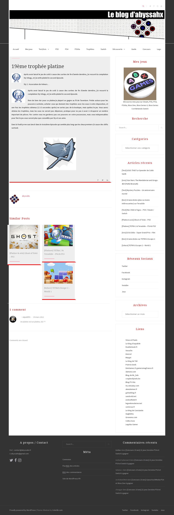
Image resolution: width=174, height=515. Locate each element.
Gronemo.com (131, 417)
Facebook (126, 272)
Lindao (118, 450)
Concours (146, 49)
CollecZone (130, 421)
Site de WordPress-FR (71, 478)
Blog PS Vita (130, 382)
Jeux (124, 291)
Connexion (67, 459)
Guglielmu (130, 414)
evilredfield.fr (131, 400)
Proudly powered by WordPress (23, 510)
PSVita (77, 49)
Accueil (16, 49)
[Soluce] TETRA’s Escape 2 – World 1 (136, 245)
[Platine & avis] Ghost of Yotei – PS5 (136, 220)
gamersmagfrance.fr (144, 368)
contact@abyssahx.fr (22, 450)
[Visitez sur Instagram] (19, 461)
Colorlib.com (57, 510)
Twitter (125, 266)
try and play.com (132, 385)
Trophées (90, 49)
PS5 (57, 49)
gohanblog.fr (131, 393)
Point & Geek (131, 364)
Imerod (128, 354)
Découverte (117, 49)
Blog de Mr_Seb (132, 375)
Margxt (128, 357)
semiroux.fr (130, 407)
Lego (159, 49)
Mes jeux (28, 49)
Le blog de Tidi (131, 361)
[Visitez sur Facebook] (16, 461)
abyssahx (26, 196)
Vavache (129, 350)
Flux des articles (71, 466)
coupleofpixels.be (133, 378)
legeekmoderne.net (134, 403)
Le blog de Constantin (134, 410)
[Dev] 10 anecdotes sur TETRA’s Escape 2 (138, 239)
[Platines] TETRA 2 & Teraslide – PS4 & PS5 (139, 226)
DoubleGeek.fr (131, 347)
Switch (103, 49)
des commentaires (72, 472)
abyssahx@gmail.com (20, 453)
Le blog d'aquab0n (133, 343)
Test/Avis (42, 49)
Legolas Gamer (132, 424)
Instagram (126, 279)
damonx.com (131, 371)
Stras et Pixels (131, 340)
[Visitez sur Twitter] (11, 461)
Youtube (125, 285)
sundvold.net (131, 396)
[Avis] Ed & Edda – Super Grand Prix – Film (138, 232)
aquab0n (26, 317)
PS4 (66, 49)
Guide (133, 49)
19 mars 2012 (38, 317)
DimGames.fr (131, 368)
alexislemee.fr (131, 389)
